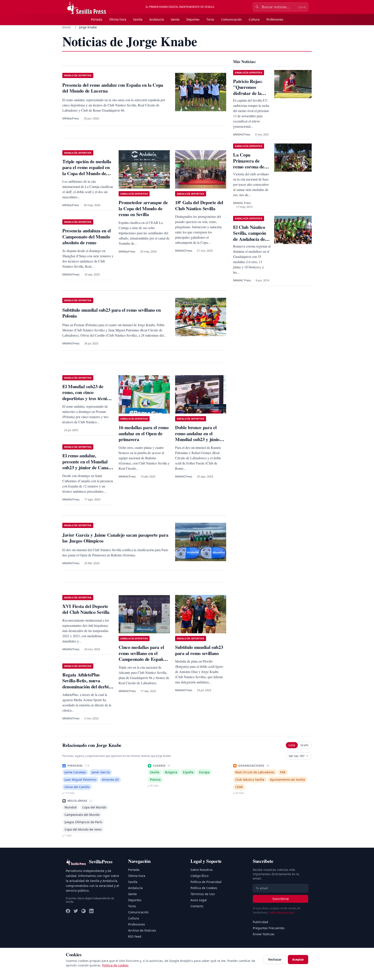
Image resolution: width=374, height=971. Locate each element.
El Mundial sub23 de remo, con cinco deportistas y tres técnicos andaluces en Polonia (87, 395)
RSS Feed (134, 936)
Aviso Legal (198, 900)
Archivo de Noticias (142, 930)
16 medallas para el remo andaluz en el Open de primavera (143, 433)
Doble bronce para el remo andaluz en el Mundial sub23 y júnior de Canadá (198, 436)
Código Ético (199, 876)
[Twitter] (76, 911)
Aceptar (298, 959)
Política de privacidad (281, 912)
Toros (210, 19)
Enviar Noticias (263, 934)
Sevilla (137, 19)
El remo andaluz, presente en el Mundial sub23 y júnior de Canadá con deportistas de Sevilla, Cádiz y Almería (87, 467)
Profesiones (274, 19)
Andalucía (156, 19)
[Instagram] (83, 911)
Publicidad (260, 922)
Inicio (66, 27)
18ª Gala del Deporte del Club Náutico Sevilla (199, 205)
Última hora (117, 19)
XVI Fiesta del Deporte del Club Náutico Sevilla (86, 609)
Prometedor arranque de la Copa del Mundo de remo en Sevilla (143, 208)
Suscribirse (280, 899)
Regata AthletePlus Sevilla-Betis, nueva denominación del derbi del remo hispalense (85, 683)
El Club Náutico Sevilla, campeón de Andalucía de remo (249, 236)
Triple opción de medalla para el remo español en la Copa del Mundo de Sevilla (86, 170)
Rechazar (275, 959)
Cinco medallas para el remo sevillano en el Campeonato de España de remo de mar (142, 656)
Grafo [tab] (304, 745)
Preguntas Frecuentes (269, 928)
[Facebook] (68, 911)
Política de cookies (115, 965)
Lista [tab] (292, 745)
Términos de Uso (202, 894)
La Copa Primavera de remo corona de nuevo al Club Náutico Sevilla (248, 166)
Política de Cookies (203, 888)
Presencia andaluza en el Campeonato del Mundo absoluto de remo (86, 236)
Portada (96, 19)
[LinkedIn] (91, 911)
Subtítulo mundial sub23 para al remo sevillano (199, 650)
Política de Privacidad (205, 882)
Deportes (193, 19)
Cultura (254, 19)
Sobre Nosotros (201, 870)
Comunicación (231, 19)
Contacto (196, 906)
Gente (175, 19)
